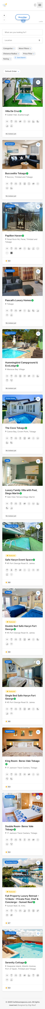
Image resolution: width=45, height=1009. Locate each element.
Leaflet (41, 21)
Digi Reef (32, 1005)
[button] (4, 16)
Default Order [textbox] (11, 71)
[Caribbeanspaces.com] (4, 5)
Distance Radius (10, 54)
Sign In (35, 5)
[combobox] (12, 71)
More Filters (24, 48)
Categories (8, 48)
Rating (6, 59)
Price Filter (27, 54)
